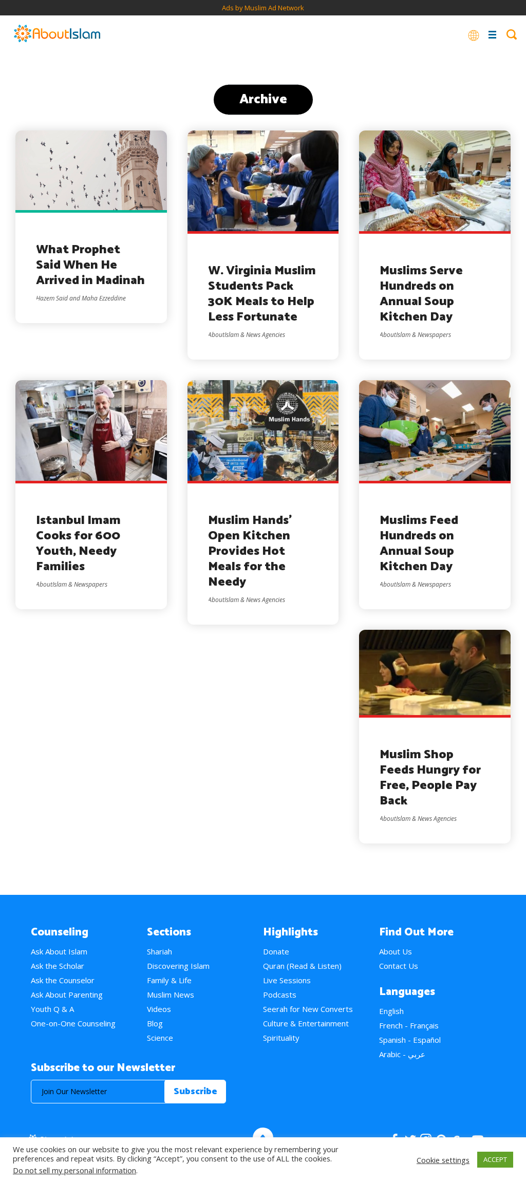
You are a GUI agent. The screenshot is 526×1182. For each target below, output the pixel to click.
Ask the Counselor (63, 980)
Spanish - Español (410, 1040)
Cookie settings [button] (443, 1160)
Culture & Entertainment (306, 1023)
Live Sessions (287, 980)
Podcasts (279, 994)
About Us (395, 951)
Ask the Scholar (57, 966)
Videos (159, 1009)
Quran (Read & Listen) (302, 966)
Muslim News (170, 994)
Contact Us (398, 966)
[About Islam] (57, 34)
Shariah (159, 951)
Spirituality (281, 1038)
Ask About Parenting (67, 994)
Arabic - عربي (402, 1054)
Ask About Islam (59, 951)
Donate (276, 951)
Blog (155, 1023)
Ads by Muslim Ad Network (263, 7)
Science (160, 1038)
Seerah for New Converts (308, 1009)
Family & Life (169, 980)
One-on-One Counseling (73, 1023)
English (391, 1011)
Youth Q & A (52, 1009)
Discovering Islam (178, 966)
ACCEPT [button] (495, 1159)
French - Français (409, 1025)
